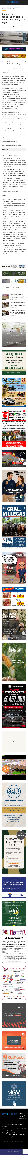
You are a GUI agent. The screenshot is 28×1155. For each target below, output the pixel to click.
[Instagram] (25, 1116)
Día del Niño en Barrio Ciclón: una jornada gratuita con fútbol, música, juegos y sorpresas (18, 296)
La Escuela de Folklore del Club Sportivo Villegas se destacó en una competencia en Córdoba (18, 312)
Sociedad (7, 7)
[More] (22, 26)
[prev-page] (3, 319)
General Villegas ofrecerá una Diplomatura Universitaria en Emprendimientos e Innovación (17, 304)
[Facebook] (25, 1113)
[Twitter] (25, 1118)
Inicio (3, 7)
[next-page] (5, 319)
